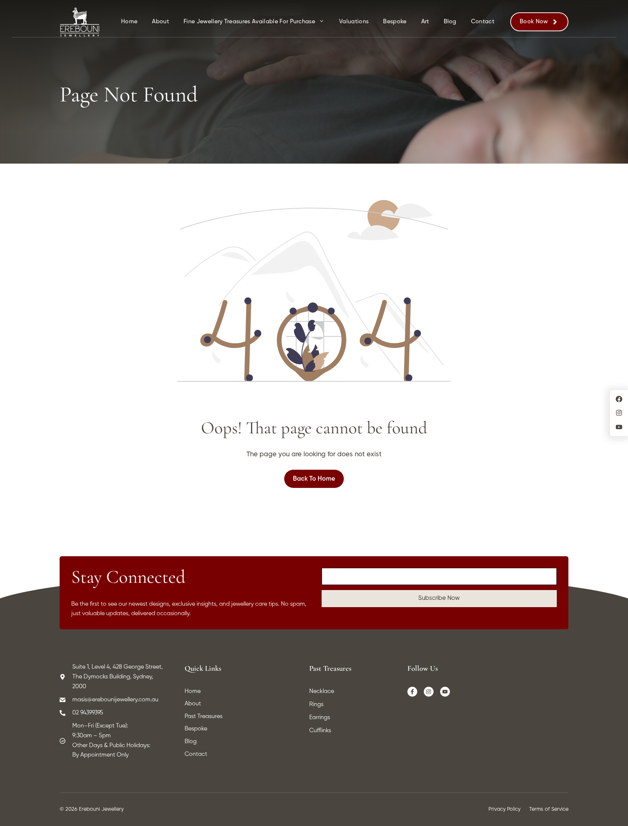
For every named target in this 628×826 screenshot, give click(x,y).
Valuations (354, 22)
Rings (316, 704)
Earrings (319, 718)
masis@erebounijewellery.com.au (115, 700)
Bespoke (394, 22)
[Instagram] (429, 692)
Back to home (314, 479)
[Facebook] (412, 692)
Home (129, 22)
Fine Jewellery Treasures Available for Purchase (249, 22)
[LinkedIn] (445, 692)
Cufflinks (320, 731)
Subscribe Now (439, 598)
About (160, 22)
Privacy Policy (504, 809)
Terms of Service (548, 809)
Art (425, 22)
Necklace (321, 691)
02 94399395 (87, 713)
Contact (482, 22)
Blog (450, 22)
